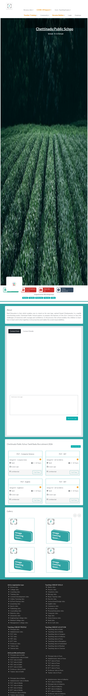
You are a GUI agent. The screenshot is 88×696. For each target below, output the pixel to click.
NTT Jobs (13, 641)
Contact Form (14, 331)
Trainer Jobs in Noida (17, 695)
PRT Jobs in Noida (16, 688)
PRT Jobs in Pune (54, 665)
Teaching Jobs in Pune (55, 639)
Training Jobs (14, 594)
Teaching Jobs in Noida (55, 632)
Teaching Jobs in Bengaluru (57, 641)
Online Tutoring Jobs (17, 599)
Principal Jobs (14, 629)
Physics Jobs (52, 589)
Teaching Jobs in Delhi (55, 629)
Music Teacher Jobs (54, 597)
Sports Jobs (14, 606)
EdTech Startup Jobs (17, 601)
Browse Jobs (28, 10)
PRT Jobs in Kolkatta (55, 689)
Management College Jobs (19, 623)
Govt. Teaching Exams (62, 10)
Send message (72, 418)
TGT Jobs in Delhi (16, 662)
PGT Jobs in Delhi (16, 660)
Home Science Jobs (54, 618)
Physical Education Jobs (56, 611)
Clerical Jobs (14, 648)
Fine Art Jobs (52, 599)
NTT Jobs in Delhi (16, 667)
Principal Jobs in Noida (17, 678)
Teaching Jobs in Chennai (56, 648)
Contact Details (28, 331)
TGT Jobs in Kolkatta (55, 686)
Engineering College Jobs (18, 618)
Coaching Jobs (15, 592)
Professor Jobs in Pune (55, 670)
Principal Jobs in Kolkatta (56, 684)
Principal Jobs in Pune (55, 656)
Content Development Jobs (19, 597)
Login (70, 15)
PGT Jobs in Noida (16, 683)
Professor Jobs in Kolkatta (56, 693)
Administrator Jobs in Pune (57, 658)
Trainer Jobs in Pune (54, 673)
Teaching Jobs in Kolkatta (56, 636)
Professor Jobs (15, 644)
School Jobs (14, 587)
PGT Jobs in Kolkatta (55, 682)
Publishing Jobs (15, 608)
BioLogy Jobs (52, 594)
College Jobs (14, 589)
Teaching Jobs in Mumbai (56, 646)
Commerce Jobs (53, 606)
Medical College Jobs (17, 620)
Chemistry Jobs (53, 592)
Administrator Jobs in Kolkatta (58, 679)
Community (44, 15)
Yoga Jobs (51, 615)
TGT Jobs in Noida (16, 685)
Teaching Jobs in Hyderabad (57, 644)
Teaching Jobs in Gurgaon (56, 634)
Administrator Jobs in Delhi (19, 657)
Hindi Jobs (51, 620)
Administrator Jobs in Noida (19, 681)
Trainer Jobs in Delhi (17, 672)
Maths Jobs (51, 587)
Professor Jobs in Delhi (18, 669)
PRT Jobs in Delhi (16, 664)
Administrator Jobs (16, 632)
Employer (78, 15)
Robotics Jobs (15, 613)
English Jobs (52, 604)
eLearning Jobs (15, 604)
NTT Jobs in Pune (54, 668)
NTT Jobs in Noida (16, 690)
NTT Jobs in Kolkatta (55, 691)
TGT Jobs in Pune (54, 663)
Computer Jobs (53, 613)
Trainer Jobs (14, 646)
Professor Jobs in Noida (18, 692)
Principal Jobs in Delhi (17, 655)
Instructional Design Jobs (56, 601)
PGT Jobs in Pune (54, 661)
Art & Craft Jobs (53, 623)
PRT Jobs (13, 639)
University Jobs (15, 615)
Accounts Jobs (53, 608)
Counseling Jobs (15, 611)
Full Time (37, 472)
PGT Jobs (13, 634)
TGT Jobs (13, 636)
